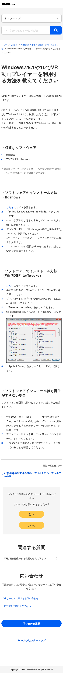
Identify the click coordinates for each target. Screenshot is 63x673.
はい (31, 514)
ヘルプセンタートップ (33, 640)
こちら (10, 207)
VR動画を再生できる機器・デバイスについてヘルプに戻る (32, 474)
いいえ (31, 525)
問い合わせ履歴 (31, 623)
